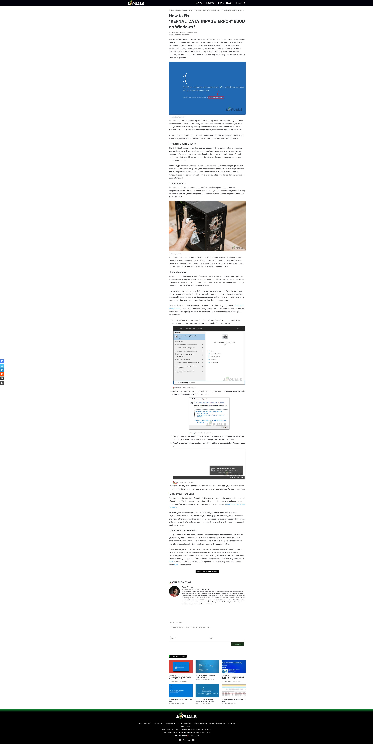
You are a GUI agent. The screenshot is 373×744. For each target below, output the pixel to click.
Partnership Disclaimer (217, 723)
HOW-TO (199, 3)
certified (177, 34)
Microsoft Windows (181, 10)
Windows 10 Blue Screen (207, 571)
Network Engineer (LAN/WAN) (191, 589)
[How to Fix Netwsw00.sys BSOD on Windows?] (181, 690)
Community (148, 723)
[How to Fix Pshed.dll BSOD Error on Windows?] (234, 690)
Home (172, 10)
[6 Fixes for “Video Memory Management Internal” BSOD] (207, 690)
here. (171, 562)
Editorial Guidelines (200, 723)
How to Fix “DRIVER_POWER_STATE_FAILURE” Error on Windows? (180, 677)
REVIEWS (210, 3)
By (170, 32)
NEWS (221, 3)
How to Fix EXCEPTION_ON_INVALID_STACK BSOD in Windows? (233, 677)
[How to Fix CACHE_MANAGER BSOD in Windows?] (207, 666)
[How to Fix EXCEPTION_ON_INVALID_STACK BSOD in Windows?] (234, 666)
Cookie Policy (170, 723)
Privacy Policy (159, 723)
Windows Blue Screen (195, 10)
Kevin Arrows (173, 32)
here (176, 565)
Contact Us (231, 723)
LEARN (229, 3)
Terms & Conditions (184, 723)
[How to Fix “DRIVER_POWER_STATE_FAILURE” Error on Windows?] (181, 666)
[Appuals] (136, 3)
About (140, 723)
